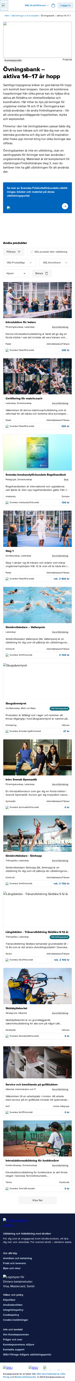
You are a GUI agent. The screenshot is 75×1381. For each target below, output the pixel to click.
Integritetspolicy (13, 1309)
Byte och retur (12, 1268)
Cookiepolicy (11, 1314)
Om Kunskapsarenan (16, 1334)
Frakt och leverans (14, 1263)
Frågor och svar (12, 1339)
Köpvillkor (9, 1299)
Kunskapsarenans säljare (18, 1344)
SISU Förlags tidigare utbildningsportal (27, 1354)
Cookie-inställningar (15, 1320)
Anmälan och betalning (17, 1258)
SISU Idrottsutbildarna (48, 1374)
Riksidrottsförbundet (25, 1377)
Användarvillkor (12, 1304)
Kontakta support (13, 1349)
